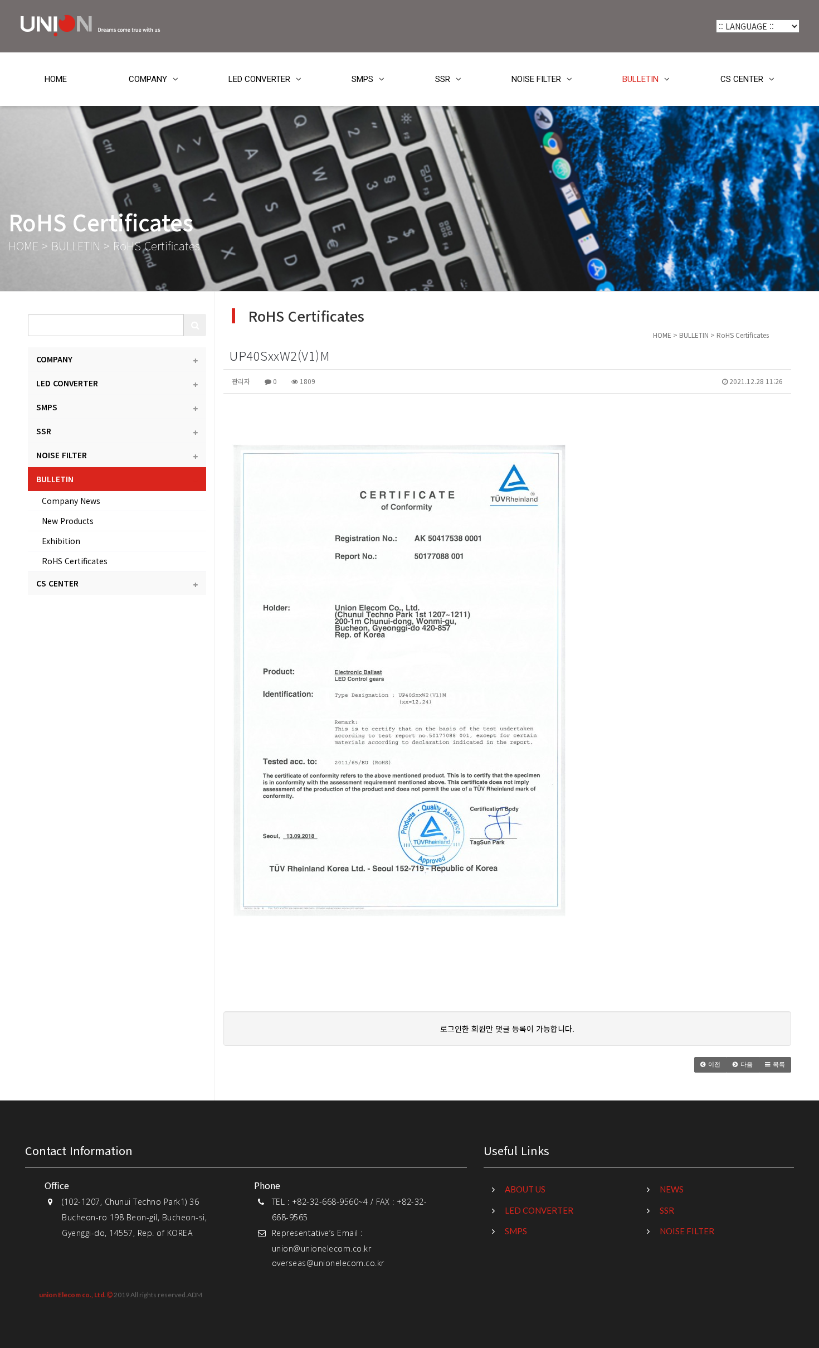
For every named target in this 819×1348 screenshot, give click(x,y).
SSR (442, 79)
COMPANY (148, 79)
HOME (56, 79)
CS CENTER (741, 79)
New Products (68, 520)
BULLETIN (640, 79)
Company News (71, 500)
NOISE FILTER (536, 79)
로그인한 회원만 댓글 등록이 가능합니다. (507, 1028)
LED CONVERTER (259, 79)
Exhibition (61, 540)
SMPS (362, 79)
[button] (710, 1065)
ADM (194, 1294)
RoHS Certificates (75, 560)
